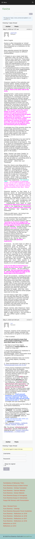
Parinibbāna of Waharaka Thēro (13, 483)
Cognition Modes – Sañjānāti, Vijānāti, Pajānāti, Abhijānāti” (16, 423)
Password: (6, 458)
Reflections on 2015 (9, 523)
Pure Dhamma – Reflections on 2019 (15, 513)
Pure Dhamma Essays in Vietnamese (15, 498)
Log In (6, 469)
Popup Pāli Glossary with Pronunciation (16, 500)
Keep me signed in (10, 464)
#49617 (29, 320)
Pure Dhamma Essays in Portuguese (15, 495)
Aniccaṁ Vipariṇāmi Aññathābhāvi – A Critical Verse (16, 430)
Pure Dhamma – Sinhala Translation (15, 488)
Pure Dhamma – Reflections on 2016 (15, 521)
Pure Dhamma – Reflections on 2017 (15, 518)
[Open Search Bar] (33, 2)
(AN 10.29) (15, 365)
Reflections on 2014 (9, 526)
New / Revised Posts (10, 506)
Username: (6, 453)
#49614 (29, 29)
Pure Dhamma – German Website (14, 490)
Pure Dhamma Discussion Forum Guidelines (17, 511)
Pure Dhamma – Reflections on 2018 (15, 516)
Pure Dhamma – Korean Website (13, 493)
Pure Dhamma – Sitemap (11, 508)
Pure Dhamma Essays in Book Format (15, 485)
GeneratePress (27, 536)
